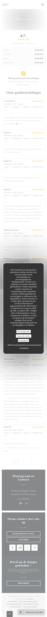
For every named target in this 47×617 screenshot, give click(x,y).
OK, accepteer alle (23, 331)
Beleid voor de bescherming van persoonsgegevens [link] (24, 345)
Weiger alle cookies (23, 336)
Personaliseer (23, 340)
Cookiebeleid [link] (24, 348)
